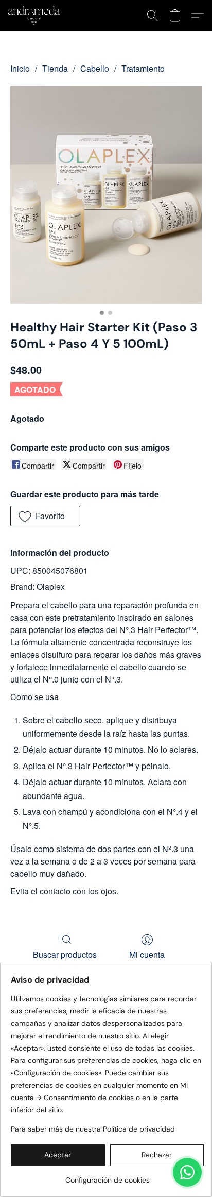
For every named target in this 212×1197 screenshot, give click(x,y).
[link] (107, 1176)
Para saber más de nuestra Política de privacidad (93, 1129)
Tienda (55, 68)
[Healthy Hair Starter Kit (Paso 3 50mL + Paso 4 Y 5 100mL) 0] (106, 195)
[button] (35, 15)
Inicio (20, 68)
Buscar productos (65, 954)
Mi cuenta (147, 954)
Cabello (94, 68)
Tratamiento (143, 68)
